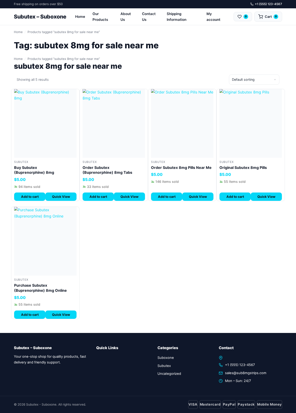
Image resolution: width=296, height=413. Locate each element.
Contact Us (149, 17)
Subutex (21, 162)
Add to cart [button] (30, 197)
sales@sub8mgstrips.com (245, 373)
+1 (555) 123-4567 (268, 4)
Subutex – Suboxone (40, 16)
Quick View (61, 197)
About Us (125, 17)
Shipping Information (176, 17)
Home (80, 16)
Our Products (100, 17)
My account (213, 17)
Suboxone (165, 358)
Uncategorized (169, 374)
